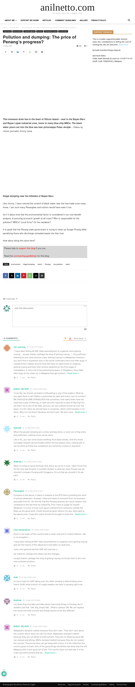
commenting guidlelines (25, 255)
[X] (11, 52)
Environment (63, 31)
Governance (14, 27)
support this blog (27, 248)
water (68, 264)
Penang (47, 264)
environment (15, 264)
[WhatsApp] (29, 52)
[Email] (35, 52)
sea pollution (58, 264)
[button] (129, 20)
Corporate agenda (29, 31)
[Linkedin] (17, 52)
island (40, 264)
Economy (39, 31)
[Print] (42, 52)
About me (10, 20)
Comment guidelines (65, 20)
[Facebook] (5, 52)
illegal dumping (29, 264)
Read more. (123, 44)
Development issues (51, 31)
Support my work (30, 20)
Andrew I (18, 461)
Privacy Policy (98, 20)
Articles (46, 20)
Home (5, 27)
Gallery (84, 20)
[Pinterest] (23, 52)
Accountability (27, 27)
